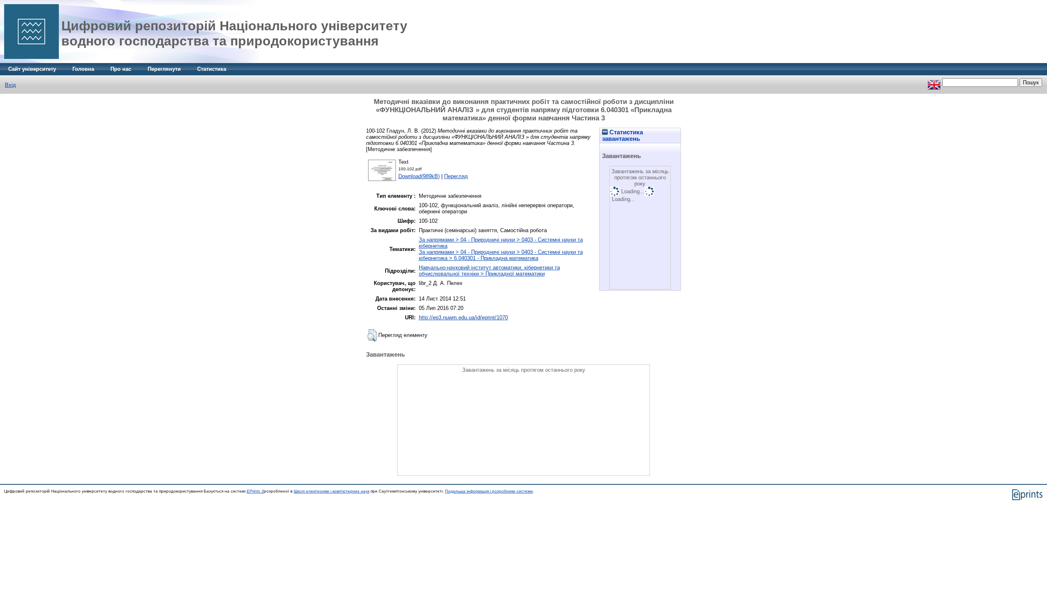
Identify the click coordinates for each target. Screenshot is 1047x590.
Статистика (211, 69)
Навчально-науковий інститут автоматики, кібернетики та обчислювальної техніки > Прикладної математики (489, 270)
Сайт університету (32, 69)
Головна (83, 69)
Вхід (10, 85)
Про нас (120, 69)
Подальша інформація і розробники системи (489, 491)
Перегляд (456, 176)
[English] (934, 82)
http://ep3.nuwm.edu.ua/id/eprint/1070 (463, 317)
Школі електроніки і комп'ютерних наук (331, 491)
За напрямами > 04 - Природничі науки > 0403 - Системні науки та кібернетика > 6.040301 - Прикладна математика (501, 255)
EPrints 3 (255, 491)
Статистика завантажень (622, 135)
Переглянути (164, 69)
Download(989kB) (419, 176)
